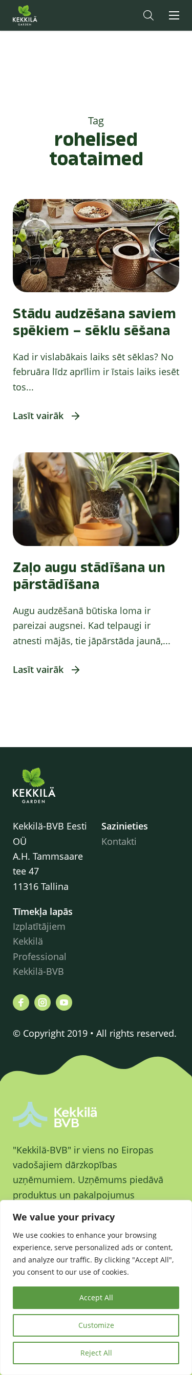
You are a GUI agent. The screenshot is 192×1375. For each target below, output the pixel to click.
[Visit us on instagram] (42, 1002)
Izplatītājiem (39, 926)
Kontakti (119, 841)
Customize (96, 1325)
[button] (148, 15)
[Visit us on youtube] (64, 1002)
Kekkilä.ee (45, 15)
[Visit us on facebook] (21, 1002)
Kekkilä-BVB (38, 971)
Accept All (96, 1297)
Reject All (96, 1353)
